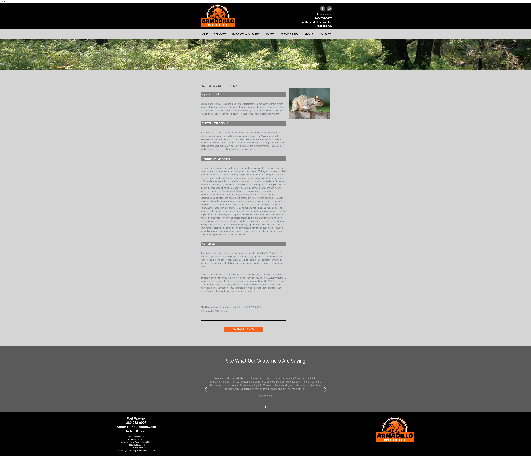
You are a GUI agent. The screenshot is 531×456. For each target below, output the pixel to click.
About (308, 34)
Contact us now (243, 329)
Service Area (289, 34)
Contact (325, 34)
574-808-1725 (323, 26)
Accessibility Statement (136, 448)
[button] (220, 34)
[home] (218, 16)
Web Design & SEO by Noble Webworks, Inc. (136, 450)
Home (204, 34)
